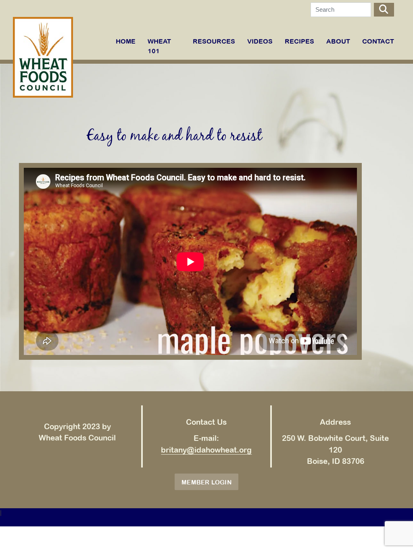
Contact (378, 41)
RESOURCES (214, 41)
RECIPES (299, 41)
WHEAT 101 (159, 46)
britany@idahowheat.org (206, 449)
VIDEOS (260, 41)
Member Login (206, 482)
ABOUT (338, 41)
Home (126, 41)
